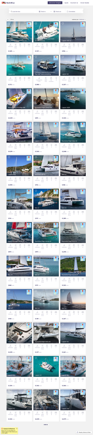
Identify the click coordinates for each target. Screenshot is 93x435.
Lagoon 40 (65, 74)
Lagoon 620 (12, 174)
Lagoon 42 (11, 40)
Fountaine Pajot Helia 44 (42, 342)
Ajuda (66, 3)
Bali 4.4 (37, 308)
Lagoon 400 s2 (66, 40)
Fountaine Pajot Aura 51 (69, 241)
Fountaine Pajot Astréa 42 (16, 241)
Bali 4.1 (37, 208)
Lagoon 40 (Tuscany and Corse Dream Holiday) (44, 39)
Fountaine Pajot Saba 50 (69, 141)
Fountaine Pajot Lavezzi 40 (43, 107)
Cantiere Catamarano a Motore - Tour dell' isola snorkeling (45, 73)
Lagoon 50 (11, 342)
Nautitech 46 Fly (40, 174)
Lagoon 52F (65, 408)
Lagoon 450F (66, 107)
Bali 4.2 (64, 174)
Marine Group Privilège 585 (16, 107)
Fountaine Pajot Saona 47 (70, 275)
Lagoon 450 (38, 141)
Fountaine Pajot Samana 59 (16, 141)
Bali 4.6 (64, 208)
